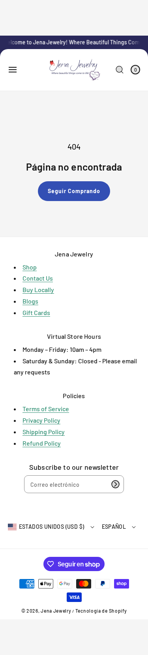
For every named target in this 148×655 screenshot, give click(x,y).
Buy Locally (38, 289)
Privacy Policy (41, 420)
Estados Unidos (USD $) (51, 526)
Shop (29, 267)
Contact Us (37, 278)
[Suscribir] (115, 484)
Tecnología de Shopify (101, 610)
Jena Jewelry (56, 610)
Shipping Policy (43, 431)
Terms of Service (45, 408)
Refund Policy (41, 443)
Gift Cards (36, 312)
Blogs (30, 301)
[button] (12, 69)
